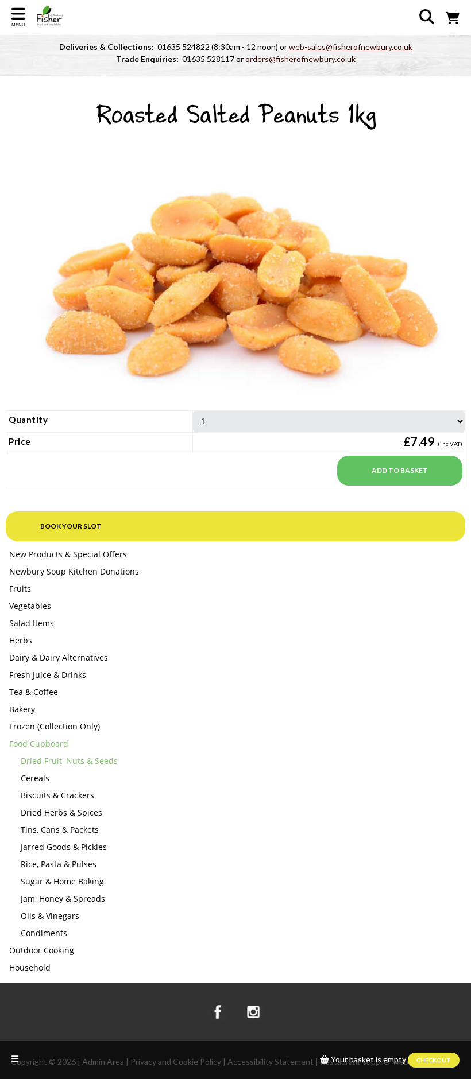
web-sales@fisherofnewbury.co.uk (350, 47)
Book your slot (71, 526)
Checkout (433, 1060)
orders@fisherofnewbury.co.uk (300, 59)
